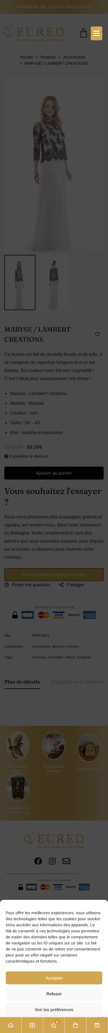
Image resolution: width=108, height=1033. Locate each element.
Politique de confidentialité (54, 1024)
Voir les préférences (54, 1009)
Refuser (54, 993)
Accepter (54, 977)
